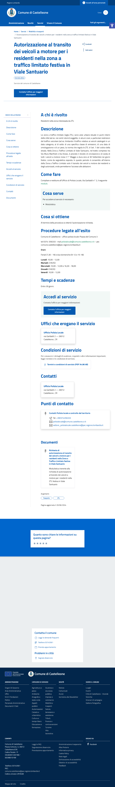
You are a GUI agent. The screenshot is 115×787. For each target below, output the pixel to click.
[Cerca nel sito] (105, 12)
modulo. (44, 183)
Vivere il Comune (54, 23)
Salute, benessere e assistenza (49, 712)
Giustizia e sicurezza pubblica (49, 690)
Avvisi (61, 694)
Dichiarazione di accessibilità (70, 759)
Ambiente (35, 694)
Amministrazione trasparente (70, 744)
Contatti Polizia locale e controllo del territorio (69, 413)
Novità (30, 23)
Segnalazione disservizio (41, 747)
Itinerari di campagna (94, 700)
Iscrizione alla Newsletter (68, 697)
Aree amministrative (13, 690)
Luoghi (88, 687)
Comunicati (63, 690)
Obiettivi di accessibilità (68, 762)
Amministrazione (16, 23)
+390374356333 (63, 417)
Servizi (40, 23)
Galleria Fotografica (93, 703)
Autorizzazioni (37, 709)
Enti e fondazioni (11, 697)
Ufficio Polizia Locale (53, 332)
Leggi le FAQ (36, 744)
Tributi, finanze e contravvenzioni (51, 721)
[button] (112, 25)
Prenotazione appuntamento (43, 750)
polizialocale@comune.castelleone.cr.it (77, 241)
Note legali (63, 756)
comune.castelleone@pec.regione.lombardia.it (22, 771)
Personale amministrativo (15, 703)
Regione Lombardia (13, 3)
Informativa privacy (66, 750)
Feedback (62, 765)
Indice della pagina (13, 115)
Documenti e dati (11, 706)
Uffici (7, 694)
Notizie (61, 687)
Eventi (88, 690)
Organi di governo (12, 687)
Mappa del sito (10, 783)
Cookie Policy (64, 753)
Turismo (48, 727)
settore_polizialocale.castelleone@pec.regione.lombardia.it (78, 425)
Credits (22, 783)
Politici (7, 700)
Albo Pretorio (64, 747)
